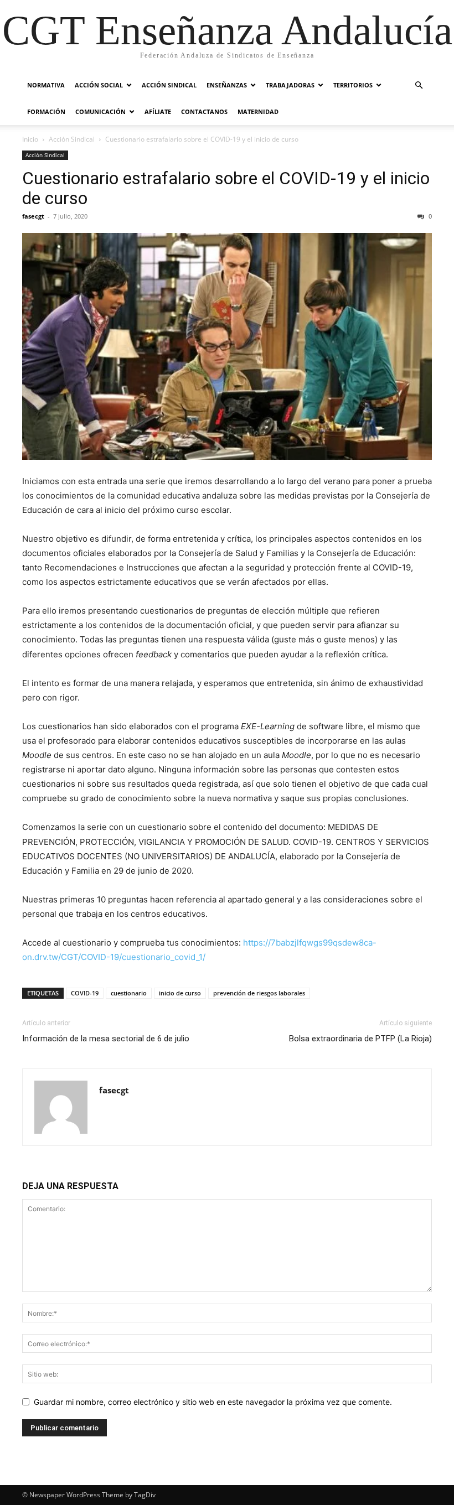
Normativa (46, 85)
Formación (46, 111)
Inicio (30, 139)
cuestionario (129, 993)
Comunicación (100, 111)
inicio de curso (180, 993)
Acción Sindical (169, 85)
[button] (418, 85)
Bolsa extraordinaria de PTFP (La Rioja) (360, 1039)
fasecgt (33, 216)
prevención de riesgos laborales (259, 993)
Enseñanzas (227, 85)
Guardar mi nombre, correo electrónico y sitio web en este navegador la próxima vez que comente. (213, 1402)
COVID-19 (85, 993)
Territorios (353, 85)
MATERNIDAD (258, 111)
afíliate (158, 111)
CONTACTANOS (204, 111)
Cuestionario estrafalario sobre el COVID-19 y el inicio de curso (226, 188)
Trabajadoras (290, 85)
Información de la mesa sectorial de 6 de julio (105, 1039)
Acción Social (99, 85)
